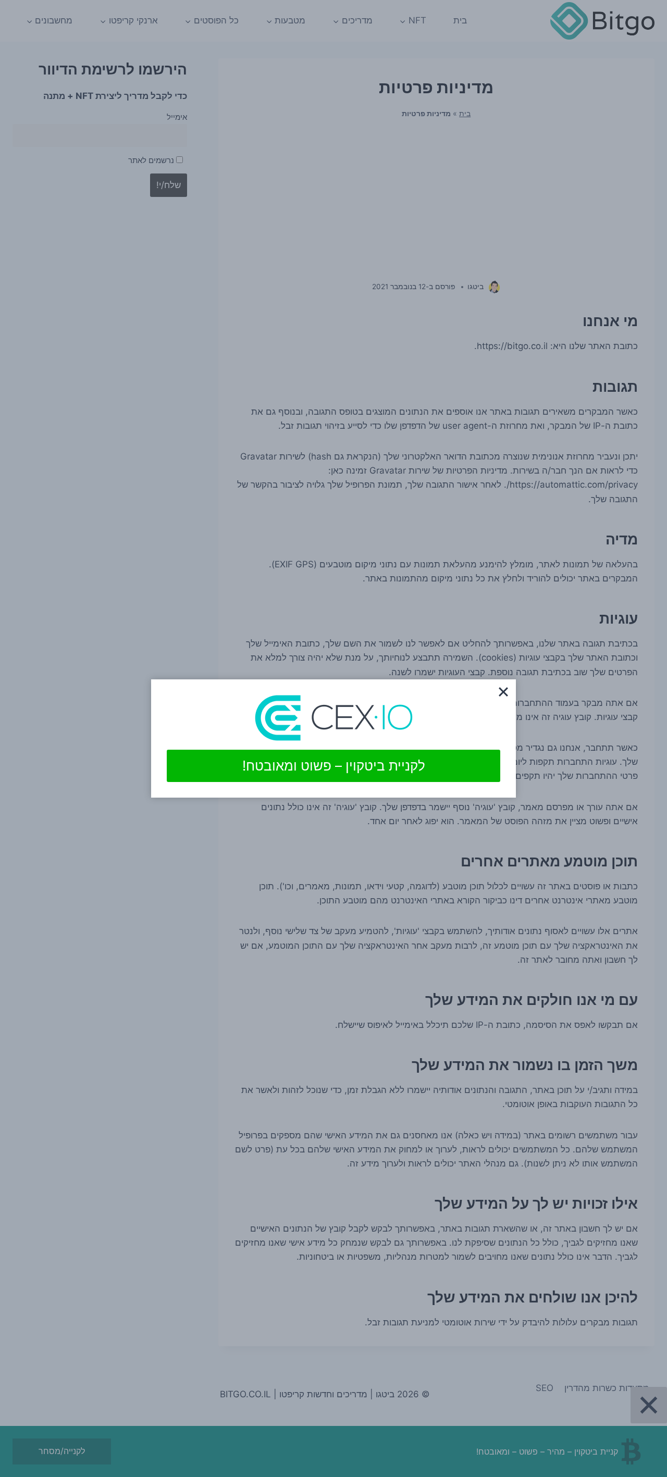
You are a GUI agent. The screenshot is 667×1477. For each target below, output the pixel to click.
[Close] (503, 692)
